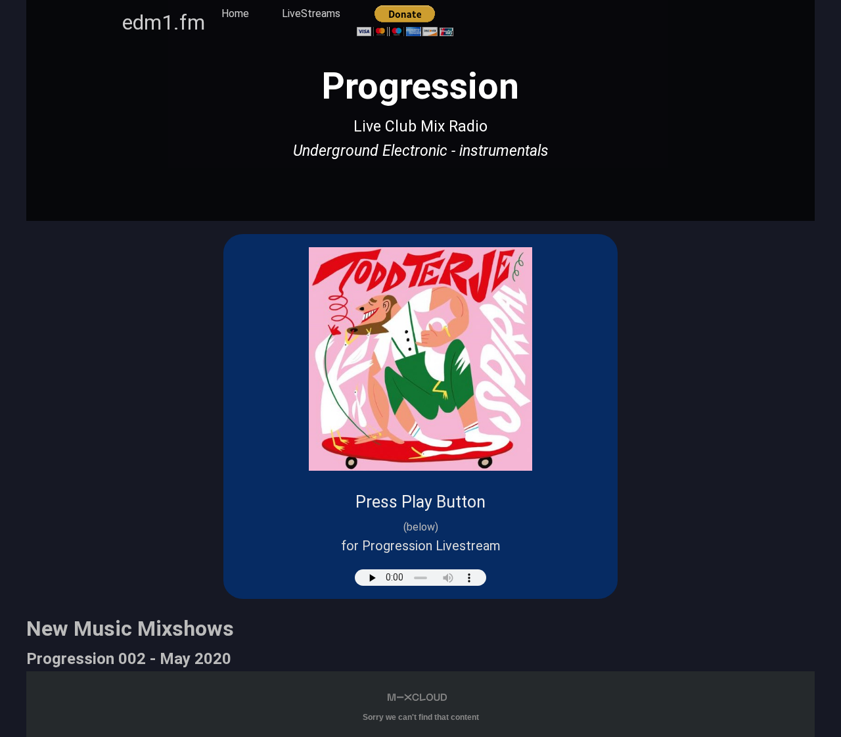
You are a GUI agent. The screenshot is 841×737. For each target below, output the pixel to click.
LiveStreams (311, 13)
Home (235, 13)
